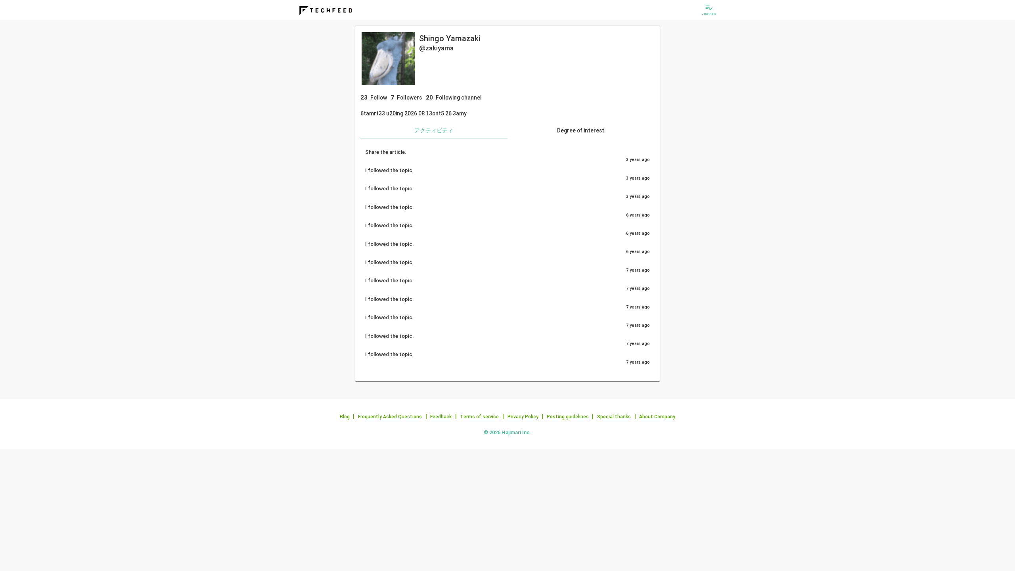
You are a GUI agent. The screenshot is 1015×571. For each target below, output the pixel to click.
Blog (345, 417)
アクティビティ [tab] (433, 130)
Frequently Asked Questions (390, 417)
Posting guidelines (568, 417)
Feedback (441, 417)
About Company (657, 417)
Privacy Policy (523, 417)
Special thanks (614, 417)
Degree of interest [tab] (580, 130)
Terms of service (479, 417)
